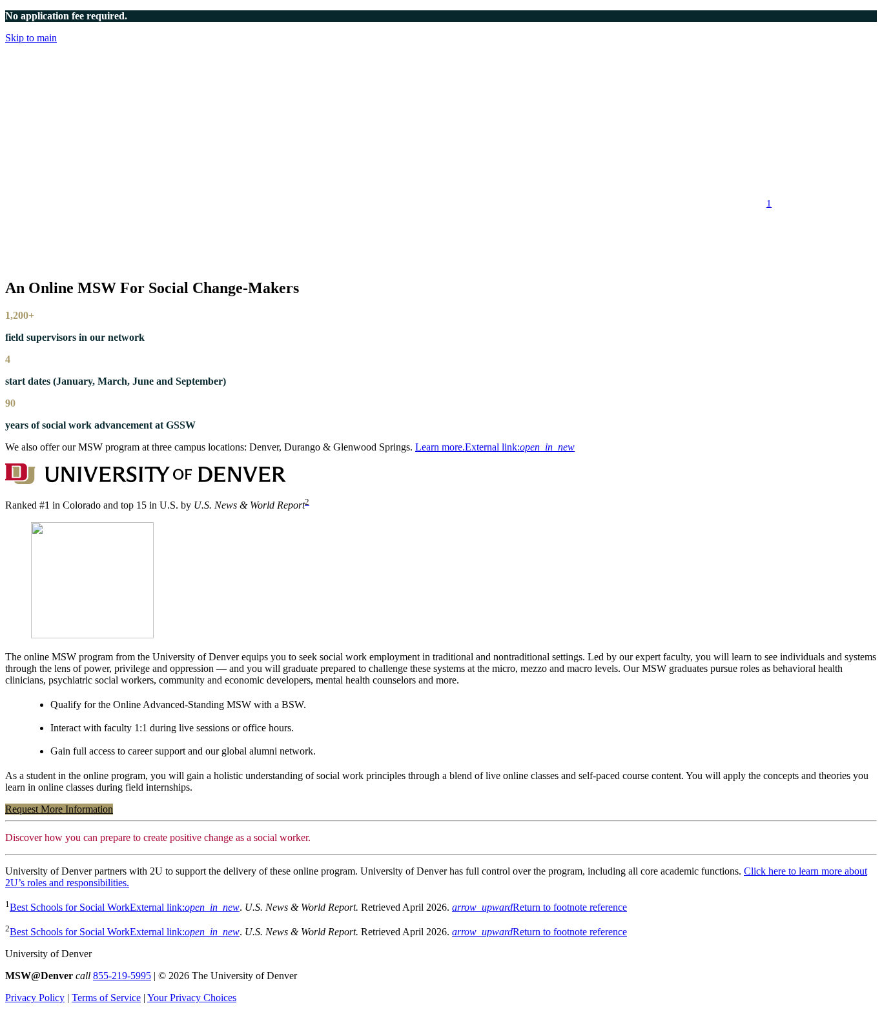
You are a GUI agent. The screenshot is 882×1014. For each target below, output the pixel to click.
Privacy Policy (35, 997)
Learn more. (495, 446)
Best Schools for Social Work (125, 907)
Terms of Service (106, 997)
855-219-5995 (122, 975)
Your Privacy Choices (191, 997)
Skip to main (31, 37)
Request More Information (59, 809)
